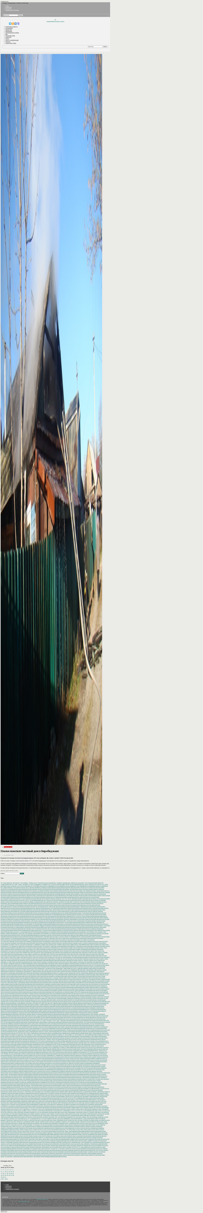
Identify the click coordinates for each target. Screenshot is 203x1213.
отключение (47, 1046)
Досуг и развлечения (11, 40)
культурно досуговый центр (42, 995)
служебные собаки (25, 1101)
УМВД (90, 1125)
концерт (72, 990)
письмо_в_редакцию (30, 1058)
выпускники (4, 935)
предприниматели (49, 1069)
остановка (23, 1046)
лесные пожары (13, 1000)
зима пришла (14, 976)
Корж (76, 990)
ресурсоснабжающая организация (10, 1087)
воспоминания (19, 928)
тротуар (74, 1120)
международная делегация (53, 1008)
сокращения (102, 1102)
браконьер (98, 913)
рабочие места (81, 1080)
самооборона (101, 1091)
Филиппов (11, 1137)
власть (63, 924)
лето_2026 (40, 1000)
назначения (4, 1023)
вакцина (97, 916)
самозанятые (88, 1091)
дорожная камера (42, 963)
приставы (82, 1072)
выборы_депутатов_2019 (20, 933)
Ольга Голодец (90, 1041)
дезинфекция (71, 949)
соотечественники (20, 1104)
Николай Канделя (6, 1033)
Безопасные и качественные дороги (26, 905)
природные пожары (30, 1072)
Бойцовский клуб (30, 913)
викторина (73, 922)
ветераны (3, 921)
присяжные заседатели (96, 1072)
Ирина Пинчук (37, 981)
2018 (31, 884)
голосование (46, 941)
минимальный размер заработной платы (41, 1011)
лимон (54, 1000)
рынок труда (16, 1091)
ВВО (94, 917)
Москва (87, 1017)
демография (25, 951)
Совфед (92, 1102)
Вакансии (8, 7)
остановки (29, 1046)
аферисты (32, 902)
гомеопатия (70, 941)
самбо (66, 1091)
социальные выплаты (49, 1106)
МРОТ (42, 1019)
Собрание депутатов (41, 1102)
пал (68, 1049)
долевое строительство (79, 962)
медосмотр (26, 1008)
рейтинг (22, 1085)
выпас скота (83, 933)
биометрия (59, 906)
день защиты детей (13, 952)
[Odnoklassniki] (13, 24)
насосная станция (37, 1027)
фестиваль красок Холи (19, 1136)
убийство (93, 1121)
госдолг (79, 943)
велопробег (59, 919)
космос (61, 992)
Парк (65, 1050)
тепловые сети (27, 1115)
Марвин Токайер (39, 1004)
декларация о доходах (7, 951)
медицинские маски (98, 1006)
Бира (63, 906)
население (29, 1027)
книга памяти (23, 987)
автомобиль (65, 889)
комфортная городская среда (87, 989)
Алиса (82, 894)
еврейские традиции (68, 965)
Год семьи (83, 940)
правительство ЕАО (71, 1068)
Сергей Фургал (77, 1096)
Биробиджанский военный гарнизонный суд (80, 908)
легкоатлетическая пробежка (68, 996)
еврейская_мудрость (56, 965)
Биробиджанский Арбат (60, 908)
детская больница (65, 957)
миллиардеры (102, 1009)
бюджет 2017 (81, 914)
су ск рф (103, 1110)
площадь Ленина (79, 1058)
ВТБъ (29, 932)
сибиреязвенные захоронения (98, 1096)
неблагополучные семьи (25, 1028)
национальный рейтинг (72, 1027)
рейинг (18, 1085)
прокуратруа (59, 1076)
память (14, 1050)
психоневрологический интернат (77, 1079)
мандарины (30, 1004)
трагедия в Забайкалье (63, 1118)
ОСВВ (81, 1044)
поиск (34, 1063)
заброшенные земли (7, 971)
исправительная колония (88, 981)
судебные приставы (54, 1112)
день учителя (78, 955)
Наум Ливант (61, 1027)
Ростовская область (25, 1090)
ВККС (95, 922)
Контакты (8, 8)
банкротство (27, 903)
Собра (33, 1102)
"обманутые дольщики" (77, 883)
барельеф (34, 903)
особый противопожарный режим (10, 1046)
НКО (21, 1033)
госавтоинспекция (66, 943)
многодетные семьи (22, 1015)
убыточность (14, 1123)
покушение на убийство (67, 1063)
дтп (106, 963)
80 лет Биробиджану (76, 884)
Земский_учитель (6, 976)
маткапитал (40, 1006)
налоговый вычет (99, 1023)
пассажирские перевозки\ (40, 1052)
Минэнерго (16, 1014)
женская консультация (24, 968)
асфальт (3, 902)
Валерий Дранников (69, 917)
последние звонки (54, 1066)
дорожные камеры (63, 963)
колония (62, 987)
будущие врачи (24, 914)
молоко (19, 1017)
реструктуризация (84, 1085)
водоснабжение (60, 925)
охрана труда (8, 1049)
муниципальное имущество (15, 1020)
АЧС (51, 902)
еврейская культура (44, 965)
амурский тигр (50, 895)
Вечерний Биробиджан (56, 921)
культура (31, 995)
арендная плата (17, 900)
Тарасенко (43, 1114)
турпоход (52, 1121)
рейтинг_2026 (29, 1085)
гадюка (66, 936)
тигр (55, 1117)
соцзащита (66, 1104)
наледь (29, 1023)
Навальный (58, 1022)
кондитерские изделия (102, 989)
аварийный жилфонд (95, 886)
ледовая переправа (85, 996)
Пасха (50, 1052)
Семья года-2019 (16, 1096)
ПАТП (54, 1052)
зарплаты (3, 974)
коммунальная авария (13, 989)
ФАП (21, 1133)
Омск (18, 1042)
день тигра (70, 955)
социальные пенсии (62, 1106)
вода (100, 924)
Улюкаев (82, 1125)
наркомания (44, 1025)
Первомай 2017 (51, 1055)
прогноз (50, 1074)
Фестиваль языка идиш (60, 1136)
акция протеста (104, 891)
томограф (94, 1117)
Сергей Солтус (69, 1096)
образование (8, 1038)
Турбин (32, 1121)
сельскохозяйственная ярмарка (95, 1095)
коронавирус (81, 990)
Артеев (53, 900)
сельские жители (59, 1095)
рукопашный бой (74, 1090)
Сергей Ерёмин (60, 1096)
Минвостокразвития (6, 1011)
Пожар (73, 1061)
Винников (79, 922)
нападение (4, 1025)
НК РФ (18, 1033)
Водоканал (21, 925)
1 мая (19, 884)
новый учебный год (52, 1034)
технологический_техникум (40, 1117)
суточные (91, 1112)
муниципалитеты (91, 1019)
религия (54, 1085)
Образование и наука (12, 32)
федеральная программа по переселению (68, 1133)
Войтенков (31, 927)
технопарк (51, 1117)
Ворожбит (96, 927)
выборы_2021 (94, 932)
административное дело (45, 891)
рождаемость (79, 1087)
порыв (76, 1064)
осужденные (36, 1046)
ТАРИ (48, 1114)
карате (59, 984)
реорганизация (74, 1085)
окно (53, 1041)
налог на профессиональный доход (57, 1023)
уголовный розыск (73, 1123)
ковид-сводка (41, 987)
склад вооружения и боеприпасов (38, 1099)
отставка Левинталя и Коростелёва (74, 1047)
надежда (102, 1022)
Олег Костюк (75, 1041)
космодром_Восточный (52, 992)
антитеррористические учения (50, 898)
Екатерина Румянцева (22, 966)
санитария (15, 1093)
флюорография (12, 1139)
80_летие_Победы (87, 884)
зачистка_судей (27, 974)
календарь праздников (101, 982)
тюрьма (77, 1121)
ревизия (99, 1082)
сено (48, 1096)
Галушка (103, 936)
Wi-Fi (31, 886)
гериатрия (52, 938)
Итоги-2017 (4, 982)
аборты (45, 886)
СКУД (77, 1099)
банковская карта (101, 902)
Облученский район (58, 1036)
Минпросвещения (70, 1012)
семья (2, 1096)
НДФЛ (16, 1028)
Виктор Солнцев (65, 922)
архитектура (89, 900)
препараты (31, 1071)
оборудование (102, 1036)
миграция (76, 1009)
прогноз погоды (58, 1074)
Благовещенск (78, 909)
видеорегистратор (28, 922)
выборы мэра (68, 932)
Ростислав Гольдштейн (13, 1090)
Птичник (97, 1079)
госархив (74, 943)
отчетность (105, 1047)
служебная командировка (13, 1101)
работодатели (53, 1080)
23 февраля (36, 884)
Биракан (67, 906)
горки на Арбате (87, 941)
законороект (4, 973)
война (18, 927)
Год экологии (91, 940)
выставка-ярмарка (78, 935)
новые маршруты (6, 1034)
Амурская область (31, 895)
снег (105, 1101)
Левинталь (47, 996)
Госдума (84, 943)
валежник (22, 917)
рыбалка (100, 1090)
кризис (47, 993)
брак (93, 913)
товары (84, 1117)
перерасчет (78, 1055)
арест (23, 900)
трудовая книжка (93, 1120)
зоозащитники (59, 976)
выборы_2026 (102, 932)
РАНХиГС (52, 1082)
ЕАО (18, 965)
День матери (56, 952)
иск (53, 981)
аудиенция (26, 902)
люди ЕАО (88, 1001)
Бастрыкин (50, 903)
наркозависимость (24, 1025)
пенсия (26, 1055)
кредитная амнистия (11, 993)
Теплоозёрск (46, 1115)
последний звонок (64, 1066)
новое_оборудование (94, 1033)
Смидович (73, 1101)
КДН (35, 985)
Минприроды (53, 1012)
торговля (6, 1118)
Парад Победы (46, 1050)
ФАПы (24, 1133)
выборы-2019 (48, 933)
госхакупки (28, 944)
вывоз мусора (56, 933)
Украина (61, 1125)
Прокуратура (67, 1076)
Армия (35, 900)
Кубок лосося (99, 993)
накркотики (23, 1023)
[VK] (15, 24)
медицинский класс (6, 1008)
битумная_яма (50, 909)
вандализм (78, 917)
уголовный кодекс (63, 1123)
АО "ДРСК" (68, 898)
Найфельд (10, 1023)
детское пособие (77, 959)
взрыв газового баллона (94, 921)
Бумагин (42, 914)
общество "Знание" (45, 1039)
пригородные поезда (7, 1072)
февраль (44, 1133)
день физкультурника (88, 955)
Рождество (86, 1087)
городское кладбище (10, 943)
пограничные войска (47, 1060)
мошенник (20, 1019)
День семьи (28, 955)
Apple (4, 886)
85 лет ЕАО (96, 884)
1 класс (15, 884)
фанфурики (16, 1133)
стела (42, 1109)
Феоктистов (85, 1134)
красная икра (92, 992)
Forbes (8, 886)
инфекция (9, 981)
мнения (14, 1015)
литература (59, 1000)
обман (96, 1036)
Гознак (21, 941)
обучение (74, 1038)
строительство (16, 1110)
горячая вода (39, 943)
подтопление (47, 1061)
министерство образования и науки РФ (72, 1011)
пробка (26, 1074)
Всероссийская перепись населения (58, 930)
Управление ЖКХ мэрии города (28, 1128)
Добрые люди (92, 960)
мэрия (10, 1022)
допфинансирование (27, 963)
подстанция (40, 1061)
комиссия (92, 987)
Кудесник (6, 995)
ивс (96, 976)
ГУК (43, 946)
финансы (89, 1137)
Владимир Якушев (55, 924)
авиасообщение (65, 887)
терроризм (16, 1117)
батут (55, 903)
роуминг (33, 1090)
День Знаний (23, 952)
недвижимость (36, 1028)
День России (21, 955)
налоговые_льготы (88, 1023)
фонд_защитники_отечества (47, 1139)
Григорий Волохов (83, 944)
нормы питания (92, 1034)
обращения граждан (58, 1038)
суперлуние (79, 1112)
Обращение (48, 1038)
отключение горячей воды (69, 1046)
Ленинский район (61, 998)
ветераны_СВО (29, 921)
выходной (22, 936)
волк (46, 927)
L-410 (18, 886)
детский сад (58, 959)
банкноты (93, 902)
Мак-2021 (50, 1003)
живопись (86, 968)
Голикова (28, 941)
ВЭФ (38, 936)
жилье (28, 970)
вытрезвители (15, 936)
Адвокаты (101, 889)
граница (50, 944)
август (27, 887)
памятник (105, 1049)
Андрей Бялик (92, 895)
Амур (19, 895)
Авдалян (31, 887)
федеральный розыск (27, 1134)
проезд (16, 1076)
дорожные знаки (53, 963)
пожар (69, 1061)
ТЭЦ (68, 1121)
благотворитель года (16, 911)
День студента (62, 955)
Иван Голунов (78, 976)
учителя (45, 1131)
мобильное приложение (69, 1015)
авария (5, 887)
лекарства (22, 998)
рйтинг (45, 1087)
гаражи (3, 938)
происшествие (44, 1076)
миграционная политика (46, 1009)
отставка (61, 1047)
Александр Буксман (6, 892)
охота (2, 1049)
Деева (55, 949)
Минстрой (78, 1012)
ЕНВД (59, 966)
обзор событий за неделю (12, 1036)
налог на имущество (41, 1023)
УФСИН (97, 1129)
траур (54, 1120)
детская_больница (104, 957)
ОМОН (8, 1042)
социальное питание (37, 1106)
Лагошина (34, 996)
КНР (32, 987)
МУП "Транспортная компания (65, 1020)
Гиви (63, 938)
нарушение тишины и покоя (96, 1025)
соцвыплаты (59, 1104)
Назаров (107, 1022)
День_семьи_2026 (17, 957)
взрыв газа (84, 921)
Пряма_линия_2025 (20, 1079)
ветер (102, 919)
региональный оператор (21, 1083)
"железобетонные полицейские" (46, 883)
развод (17, 1082)
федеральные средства (14, 1134)
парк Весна (70, 1050)
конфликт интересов (63, 990)
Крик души (52, 993)
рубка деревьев (48, 1090)
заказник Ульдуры (51, 971)
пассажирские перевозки (26, 1052)
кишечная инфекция (88, 985)
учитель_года (39, 1131)
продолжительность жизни (98, 1074)
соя (6, 1107)
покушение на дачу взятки (52, 1063)
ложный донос (5, 1001)
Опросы (7, 41)
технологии (28, 1117)
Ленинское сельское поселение (82, 998)
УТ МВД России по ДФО (39, 1129)
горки (80, 941)
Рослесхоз (51, 1088)
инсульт (86, 979)
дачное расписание (78, 947)
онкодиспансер (24, 1042)
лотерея (11, 1001)
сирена (12, 1098)
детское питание (67, 959)
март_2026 (86, 1004)
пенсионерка (54, 1053)
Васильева (90, 917)
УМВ (86, 1125)
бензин (51, 905)
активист (94, 891)
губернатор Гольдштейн (25, 946)
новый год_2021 (22, 1034)
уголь (89, 1123)
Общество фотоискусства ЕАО (73, 1039)
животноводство (94, 968)
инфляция (15, 981)
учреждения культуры (54, 1131)
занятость (56, 973)
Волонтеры (50, 927)
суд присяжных (43, 1112)
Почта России (38, 1068)
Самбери (61, 1091)
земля (97, 974)
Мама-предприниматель (101, 1003)
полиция (31, 1064)
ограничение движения (28, 1041)
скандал (94, 1098)
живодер (80, 968)
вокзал (37, 927)
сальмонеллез (54, 1091)
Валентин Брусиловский (32, 917)
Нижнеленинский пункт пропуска (58, 1031)
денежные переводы (42, 951)
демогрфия (32, 951)
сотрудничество (51, 1104)
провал (40, 1074)
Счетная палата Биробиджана (18, 1114)
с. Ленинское (27, 1091)
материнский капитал (30, 1006)
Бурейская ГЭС (49, 914)
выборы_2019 (85, 932)
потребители (4, 1068)
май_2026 (107, 1001)
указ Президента (49, 1125)
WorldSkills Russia (38, 886)
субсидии (26, 1112)
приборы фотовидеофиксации (74, 1071)
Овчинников (4, 1041)
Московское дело (95, 1017)
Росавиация (4, 1088)
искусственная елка (60, 981)
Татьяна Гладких (59, 1114)
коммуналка (4, 989)
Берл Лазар (61, 905)
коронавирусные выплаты (93, 990)
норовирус (100, 1034)
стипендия (62, 1109)
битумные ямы (69, 909)
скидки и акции (24, 1099)
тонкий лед (100, 1117)
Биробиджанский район (19, 909)
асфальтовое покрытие (12, 902)
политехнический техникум (8, 1064)
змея (23, 976)
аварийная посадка (53, 886)
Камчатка (12, 984)
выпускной (10, 935)
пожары (29, 1063)
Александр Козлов (54, 892)
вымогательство (75, 933)
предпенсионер (29, 1069)
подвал (84, 1060)
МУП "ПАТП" (52, 1020)
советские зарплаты (84, 1102)
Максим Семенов (72, 1003)
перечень (85, 1055)
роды (73, 1087)
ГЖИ (56, 938)
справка (85, 1107)
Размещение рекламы (12, 10)
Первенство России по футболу (37, 1055)
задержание (19, 971)
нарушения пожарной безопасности (11, 1027)
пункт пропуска (10, 1080)
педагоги (23, 1053)
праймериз (103, 1068)
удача (106, 1123)
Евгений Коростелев (32, 965)
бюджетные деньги (6, 916)
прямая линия (30, 1079)
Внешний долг (82, 924)
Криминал (59, 993)
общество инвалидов (57, 1039)
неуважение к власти (23, 1031)
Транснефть (9, 1120)
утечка (48, 1129)
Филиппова (17, 1137)
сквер (98, 1098)
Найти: (3, 873)
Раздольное (22, 1082)
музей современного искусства (63, 1019)
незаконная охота (90, 1028)
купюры (73, 995)
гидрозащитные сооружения (77, 938)
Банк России (83, 902)
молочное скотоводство (28, 1017)
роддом (57, 1087)
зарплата (106, 973)
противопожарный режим (62, 1077)
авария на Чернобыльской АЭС (16, 887)
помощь (48, 1064)
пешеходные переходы (63, 1057)
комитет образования (101, 987)
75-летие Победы (55, 884)
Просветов (14, 1077)
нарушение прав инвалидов (79, 1025)
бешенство (16, 906)
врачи (83, 928)
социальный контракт (84, 1106)
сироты (25, 1098)
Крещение (42, 993)
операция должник (95, 1042)
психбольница (47, 1079)
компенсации (51, 989)
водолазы (27, 925)
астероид (96, 900)
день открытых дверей (100, 952)
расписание (58, 1082)
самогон (70, 1091)
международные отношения (69, 1008)
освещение (86, 1044)
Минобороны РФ (36, 1012)
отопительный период (22, 1047)
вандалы (84, 917)
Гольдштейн (63, 941)
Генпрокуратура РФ (43, 938)
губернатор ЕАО (37, 946)
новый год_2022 (31, 1034)
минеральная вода (17, 1011)
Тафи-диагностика (69, 1114)
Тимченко (63, 1117)
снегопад (3, 1102)
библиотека (22, 906)
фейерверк (43, 1134)
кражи (86, 992)
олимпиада (82, 1041)
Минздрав (26, 1011)
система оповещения (34, 1098)
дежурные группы (62, 949)
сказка (90, 1098)
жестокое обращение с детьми (40, 968)
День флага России (101, 955)
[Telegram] (10, 24)
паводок (58, 1049)
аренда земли (8, 900)
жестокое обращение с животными (60, 968)
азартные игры (74, 891)
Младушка (56, 1014)
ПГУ (88, 1052)
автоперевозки (73, 889)
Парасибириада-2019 (57, 1050)
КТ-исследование (89, 993)
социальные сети (73, 1106)
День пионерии (41, 954)
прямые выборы (38, 1079)
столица (72, 1109)
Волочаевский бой (78, 927)
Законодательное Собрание (69, 971)
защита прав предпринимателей (41, 974)
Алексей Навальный (43, 894)
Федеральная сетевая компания (89, 1133)
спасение (16, 1107)
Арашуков (103, 898)
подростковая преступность (28, 1061)
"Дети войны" (24, 883)
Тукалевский (26, 1121)
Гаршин (7, 938)
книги (29, 987)
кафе (74, 984)
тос (28, 1118)
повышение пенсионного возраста (19, 1060)
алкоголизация (88, 894)
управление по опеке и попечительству (78, 1128)
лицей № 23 (70, 1000)
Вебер (101, 917)
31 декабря (43, 884)
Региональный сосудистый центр (38, 1083)
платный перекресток (58, 1058)
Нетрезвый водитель (10, 1031)
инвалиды (75, 977)
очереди (14, 1049)
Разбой (98, 1080)
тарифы (52, 1114)
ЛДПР (42, 996)
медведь (69, 1006)
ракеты (38, 1082)
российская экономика (82, 1088)
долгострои (61, 962)
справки (90, 1107)
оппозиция (13, 1044)
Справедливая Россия (77, 1107)
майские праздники (6, 1003)
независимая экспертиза (55, 1028)
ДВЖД (2, 949)
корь (30, 992)
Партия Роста (102, 1050)
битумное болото (60, 909)
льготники (63, 1001)
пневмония (98, 1058)
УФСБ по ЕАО (91, 1129)
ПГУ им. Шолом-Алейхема (96, 1052)
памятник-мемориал (6, 1050)
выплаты (94, 933)
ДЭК (11, 965)
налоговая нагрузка (77, 1023)
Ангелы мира (84, 895)
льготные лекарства (72, 1001)
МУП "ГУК (46, 1020)
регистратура (52, 1083)
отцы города (88, 1047)
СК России (64, 1098)
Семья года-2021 (36, 1096)
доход (92, 963)
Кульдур (25, 995)
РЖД (21, 1087)
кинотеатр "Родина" (69, 985)
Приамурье (62, 1071)
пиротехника (9, 1058)
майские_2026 (16, 1003)
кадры (65, 982)
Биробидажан (84, 906)
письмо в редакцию (18, 1058)
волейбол (42, 927)
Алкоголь (95, 894)
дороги (35, 963)
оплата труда (105, 1042)
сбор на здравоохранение (91, 1093)
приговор (99, 1071)
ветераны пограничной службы (15, 921)
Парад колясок (38, 1050)
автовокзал (46, 889)
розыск (92, 1087)
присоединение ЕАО (60, 1072)
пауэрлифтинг (82, 1052)
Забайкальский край (76, 970)
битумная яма (42, 909)
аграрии (90, 889)
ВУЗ (32, 932)
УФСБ (85, 1129)
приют (2, 1074)
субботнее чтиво (12, 1112)
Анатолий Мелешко (60, 895)
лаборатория (15, 996)
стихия (68, 1109)
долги (34, 962)
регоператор (67, 1083)
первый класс (60, 1055)
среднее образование (102, 1107)
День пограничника (60, 954)
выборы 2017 (47, 932)
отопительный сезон (35, 1047)
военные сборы (79, 925)
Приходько (106, 1072)
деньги (25, 957)
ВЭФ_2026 (43, 936)
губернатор (14, 946)
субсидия (31, 1112)
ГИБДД (60, 938)
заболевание (89, 970)
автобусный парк (32, 889)
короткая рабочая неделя (14, 992)
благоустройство (93, 911)
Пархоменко (4, 1052)
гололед (40, 941)
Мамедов (3, 1004)
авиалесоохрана (56, 887)
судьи (62, 1112)
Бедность (60, 903)
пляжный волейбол (89, 1058)
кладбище (4, 987)
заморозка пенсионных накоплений (36, 973)
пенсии (41, 1053)
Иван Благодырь (69, 976)
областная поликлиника (39, 1036)
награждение (95, 1022)
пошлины (53, 1068)
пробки (30, 1074)
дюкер (15, 965)
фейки (52, 1134)
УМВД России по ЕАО (18, 1126)
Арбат (108, 898)
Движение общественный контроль (15, 949)
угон (92, 1123)
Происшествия (10, 35)
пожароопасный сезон (20, 1063)
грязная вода (4, 946)
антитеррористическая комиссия (31, 898)
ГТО (9, 946)
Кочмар (71, 992)
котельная (66, 992)
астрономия (102, 900)
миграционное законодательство (63, 1009)
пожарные (92, 1061)
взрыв (79, 921)
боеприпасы (21, 913)
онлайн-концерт (54, 1042)
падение (64, 1049)
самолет (94, 1091)
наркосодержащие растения (56, 1025)
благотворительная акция (30, 911)
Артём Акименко (60, 900)
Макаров (55, 1003)
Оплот (2, 1044)
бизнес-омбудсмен (50, 906)
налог (33, 1023)
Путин (22, 1080)
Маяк (51, 1006)
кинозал (55, 985)
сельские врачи (49, 1095)
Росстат (106, 1088)
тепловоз (20, 1115)
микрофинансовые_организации (88, 1009)
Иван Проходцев (87, 976)
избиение (12, 977)
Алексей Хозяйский (55, 894)
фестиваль (98, 1134)
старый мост (26, 1109)
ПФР (25, 1080)
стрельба (3, 1110)
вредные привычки (90, 928)
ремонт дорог (66, 1085)
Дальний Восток (55, 947)
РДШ (77, 1082)
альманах (15, 895)
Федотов (37, 1134)
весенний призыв (95, 919)
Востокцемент (27, 928)
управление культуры (60, 1128)
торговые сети (13, 1118)
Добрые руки (101, 960)
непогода (39, 1030)
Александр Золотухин (43, 892)
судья (65, 1112)
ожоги (43, 1041)
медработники (33, 1008)
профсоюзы (4, 1079)
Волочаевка (57, 927)
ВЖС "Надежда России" (70, 921)
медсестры (41, 1008)
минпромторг (61, 1012)
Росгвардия (20, 1088)
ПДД (106, 1052)
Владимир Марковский (7, 924)
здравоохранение (72, 974)
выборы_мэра (32, 933)
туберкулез (19, 1121)
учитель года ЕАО (30, 1131)
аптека (98, 898)
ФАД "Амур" (65, 1131)
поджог (6, 1061)
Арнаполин (40, 900)
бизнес (28, 906)
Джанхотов (92, 959)
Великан (105, 917)
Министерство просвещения (92, 1011)
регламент (60, 1083)
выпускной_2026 (18, 935)
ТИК (58, 1117)
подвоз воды (90, 1060)
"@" (2, 883)
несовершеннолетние (96, 1030)
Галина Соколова (96, 936)
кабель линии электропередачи (30, 982)
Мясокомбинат (43, 1022)
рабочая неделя (62, 1080)
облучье (66, 1036)
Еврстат (90, 965)
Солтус (8, 1104)
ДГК (34, 949)
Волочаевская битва (67, 927)
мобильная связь (57, 1015)
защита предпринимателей (59, 974)
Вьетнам (34, 936)
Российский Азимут (94, 1088)
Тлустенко (78, 1117)
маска (91, 1004)
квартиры (24, 985)
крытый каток (69, 993)
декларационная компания (88, 949)
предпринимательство (61, 1069)
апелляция (74, 898)
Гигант (67, 938)
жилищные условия (20, 970)
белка (47, 905)
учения (9, 1131)
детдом (49, 957)
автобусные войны (98, 887)
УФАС (70, 1129)
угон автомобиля (99, 1123)
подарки (67, 1060)
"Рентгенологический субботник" (94, 883)
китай (80, 985)
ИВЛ (93, 976)
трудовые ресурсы (104, 1120)
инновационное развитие (51, 979)
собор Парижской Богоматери (22, 1102)
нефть (47, 1031)
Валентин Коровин (44, 917)
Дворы (31, 949)
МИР (20, 1014)
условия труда (28, 1129)
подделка (97, 1060)
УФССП (102, 1129)
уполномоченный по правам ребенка (62, 1126)
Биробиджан (92, 906)
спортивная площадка (55, 1107)
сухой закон (97, 1112)
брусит (3, 914)
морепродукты (80, 1017)
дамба (70, 947)
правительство (60, 1068)
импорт (69, 977)
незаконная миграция (79, 1028)
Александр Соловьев (104, 892)
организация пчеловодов (67, 1044)
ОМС (15, 1042)
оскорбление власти (100, 1044)
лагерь (29, 996)
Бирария (73, 906)
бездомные (66, 903)
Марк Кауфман (57, 1004)
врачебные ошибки (76, 928)
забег (84, 970)
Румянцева (82, 1090)
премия (25, 1071)
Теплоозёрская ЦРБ (64, 1115)
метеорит (24, 1009)
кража (82, 992)
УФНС (82, 1129)
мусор (76, 1020)
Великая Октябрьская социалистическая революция (15, 919)
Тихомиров (69, 1117)
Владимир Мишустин (20, 924)
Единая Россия (100, 965)
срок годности (15, 1109)
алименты (78, 894)
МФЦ (104, 1020)
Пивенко (85, 1057)
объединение (86, 1039)
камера (3, 984)
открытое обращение (83, 1046)
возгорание (4, 927)
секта (32, 1095)
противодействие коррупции (31, 1077)
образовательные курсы (19, 1038)
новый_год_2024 (63, 1034)
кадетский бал (43, 982)
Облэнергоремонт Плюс (87, 1036)
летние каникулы (29, 1000)
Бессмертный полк (94, 905)
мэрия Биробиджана (18, 1022)
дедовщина (49, 949)
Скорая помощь (70, 1099)
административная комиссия (9, 891)
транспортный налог (47, 1120)
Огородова (11, 1041)
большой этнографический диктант (54, 913)
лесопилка (21, 1000)
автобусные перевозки (20, 889)
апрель (94, 898)
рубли (54, 1090)
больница (41, 913)
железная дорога (88, 966)
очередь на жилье (22, 1049)
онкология (46, 1042)
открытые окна (94, 1046)
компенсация (75, 989)
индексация (40, 979)
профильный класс (95, 1077)
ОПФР (55, 1044)
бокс (36, 913)
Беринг (55, 905)
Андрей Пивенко (10, 897)
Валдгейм (3, 917)
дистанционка (21, 960)
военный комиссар (89, 925)
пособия (77, 1066)
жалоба (74, 966)
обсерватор (67, 1038)
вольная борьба (88, 927)
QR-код (22, 886)
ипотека (30, 981)
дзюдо (97, 959)
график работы (74, 944)
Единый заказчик (11, 966)
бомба (66, 913)
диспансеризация (12, 960)
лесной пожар (5, 1000)
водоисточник (14, 925)
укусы (66, 1125)
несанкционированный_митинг (80, 1030)
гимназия (19, 940)
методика (30, 1009)
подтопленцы (55, 1061)
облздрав (49, 1036)
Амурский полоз (41, 895)
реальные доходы (84, 1082)
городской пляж (30, 943)
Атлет (21, 902)
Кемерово (50, 985)
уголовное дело (37, 1123)
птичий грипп (91, 1079)
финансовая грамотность (38, 1137)
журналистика (66, 970)
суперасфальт (71, 1112)
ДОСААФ (81, 963)
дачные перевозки (89, 947)
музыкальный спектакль (79, 1019)
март (81, 1004)
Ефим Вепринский (66, 966)
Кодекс (47, 987)
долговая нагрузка (52, 962)
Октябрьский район (66, 1041)
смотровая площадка (94, 1101)
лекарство (44, 998)
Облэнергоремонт (74, 1036)
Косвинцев (35, 992)
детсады (57, 957)
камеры (7, 984)
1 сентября (24, 884)
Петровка (35, 1057)
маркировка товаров (67, 1004)
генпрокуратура (32, 938)
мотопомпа (14, 1019)
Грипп (91, 944)
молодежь (14, 1017)
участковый (4, 1131)
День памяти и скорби (30, 954)
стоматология (87, 1109)
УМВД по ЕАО (96, 1125)
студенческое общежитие (44, 1110)
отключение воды (56, 1046)
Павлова (53, 1049)
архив (83, 900)
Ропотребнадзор (99, 1087)
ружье (67, 1090)
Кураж (77, 995)
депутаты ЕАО (43, 957)
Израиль (61, 977)
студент (28, 1110)
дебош (38, 949)
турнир (46, 1121)
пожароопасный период (7, 1063)
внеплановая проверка (71, 924)
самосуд (107, 1091)
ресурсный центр (95, 1085)
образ (2, 1038)
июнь (12, 982)
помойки (43, 1064)
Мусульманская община (96, 1020)
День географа (64, 951)
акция (98, 891)
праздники (96, 1068)
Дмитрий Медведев (60, 960)
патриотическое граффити (70, 1052)
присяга (87, 1072)
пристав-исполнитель (72, 1072)
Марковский (76, 1004)
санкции (56, 1093)
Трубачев (85, 1120)
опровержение (36, 1044)
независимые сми (67, 1028)
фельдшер (68, 1134)
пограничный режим (59, 1060)
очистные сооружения (34, 1049)
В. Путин (76, 916)
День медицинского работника (69, 952)
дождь (13, 962)
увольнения (29, 1123)
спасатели (11, 1107)
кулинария (15, 995)
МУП (24, 1020)
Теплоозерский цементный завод (80, 1115)
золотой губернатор (31, 976)
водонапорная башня (49, 925)
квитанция (30, 985)
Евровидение (79, 965)
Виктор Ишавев (39, 922)
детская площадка (93, 957)
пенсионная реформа (86, 1053)
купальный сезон (55, 995)
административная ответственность (27, 891)
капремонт (48, 984)
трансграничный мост (76, 1118)
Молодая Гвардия (95, 1015)
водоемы (7, 925)
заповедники (84, 973)
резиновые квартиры (7, 1085)
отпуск (50, 1047)
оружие (77, 1044)
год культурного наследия (57, 940)
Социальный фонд (96, 1106)
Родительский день (65, 1087)
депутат (30, 957)
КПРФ (75, 992)
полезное (77, 1063)
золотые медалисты (49, 976)
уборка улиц (99, 1121)
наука (55, 1027)
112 (29, 884)
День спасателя (44, 955)
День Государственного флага (85, 951)
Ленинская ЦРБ (51, 998)
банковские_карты (6, 903)
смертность (34, 1101)
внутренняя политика (93, 924)
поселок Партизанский (21, 1066)
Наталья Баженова (48, 1027)
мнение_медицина (79, 1014)
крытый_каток (77, 993)
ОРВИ (58, 1044)
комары (87, 987)
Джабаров (85, 959)
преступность (46, 1071)
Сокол (97, 1102)
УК (20, 1125)
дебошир (43, 949)
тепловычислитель (37, 1115)
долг (31, 962)
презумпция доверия (17, 1071)
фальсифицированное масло (86, 1131)
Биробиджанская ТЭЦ (46, 908)
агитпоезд (85, 889)
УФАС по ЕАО (76, 1129)
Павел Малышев (46, 1049)
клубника (16, 987)
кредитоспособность (23, 993)
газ (69, 936)
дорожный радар (74, 963)
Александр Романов (92, 892)
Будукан (17, 914)
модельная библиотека (83, 1015)
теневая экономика (11, 1115)
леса (106, 998)
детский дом (42, 959)
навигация (65, 1022)
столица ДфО (79, 1109)
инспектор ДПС (79, 979)
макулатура (90, 1003)
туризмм (41, 1121)
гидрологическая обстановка (94, 938)
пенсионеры (61, 1053)
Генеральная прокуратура (19, 938)
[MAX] (18, 24)
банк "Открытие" (75, 902)
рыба (96, 1090)
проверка (45, 1074)
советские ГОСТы (73, 1102)
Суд (35, 1112)
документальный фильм (23, 962)
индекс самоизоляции (11, 979)
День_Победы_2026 (6, 957)
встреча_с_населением (20, 932)
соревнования (33, 1104)
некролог (15, 1030)
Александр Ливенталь (79, 892)
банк (68, 902)
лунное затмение (25, 1001)
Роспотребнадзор (59, 1088)
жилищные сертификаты (8, 970)
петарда (105, 1055)
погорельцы (37, 1060)
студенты (34, 1110)
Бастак (45, 903)
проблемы (35, 1074)
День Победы (50, 954)
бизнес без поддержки (37, 906)
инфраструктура (23, 981)
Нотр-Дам (106, 1034)
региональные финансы (7, 1083)
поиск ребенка (40, 1063)
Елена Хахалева (50, 966)
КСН (83, 993)
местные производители (14, 1009)
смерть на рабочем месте (59, 1101)
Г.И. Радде (60, 936)
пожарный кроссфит (101, 1061)
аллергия (9, 895)
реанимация (93, 1082)
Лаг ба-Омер (23, 996)
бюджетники (102, 914)
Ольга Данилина (100, 1041)
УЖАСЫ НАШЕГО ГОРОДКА (8, 1125)
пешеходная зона (51, 1057)
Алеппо (72, 894)
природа (21, 1072)
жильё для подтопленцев (51, 970)
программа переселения (70, 1074)
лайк (38, 996)
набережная (51, 1022)
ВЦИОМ (35, 932)
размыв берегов (31, 1082)
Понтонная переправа (57, 1064)
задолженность (28, 971)
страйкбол (94, 1109)
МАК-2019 (38, 1003)
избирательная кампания (22, 977)
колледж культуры (54, 987)
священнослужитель (24, 1095)
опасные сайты (82, 1042)
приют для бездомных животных (14, 1074)
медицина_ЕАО (87, 1006)
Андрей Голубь (100, 895)
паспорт (16, 1052)
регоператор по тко (76, 1083)
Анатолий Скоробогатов (73, 895)
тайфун (32, 1114)
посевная (11, 1066)
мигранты (36, 1009)
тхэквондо (64, 1121)
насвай (23, 1027)
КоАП (35, 987)
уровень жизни (19, 1129)
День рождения (12, 955)
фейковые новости (59, 1134)
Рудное (62, 1090)
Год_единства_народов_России (10, 941)
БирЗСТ (78, 906)
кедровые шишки (41, 985)
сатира (68, 1093)
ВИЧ (92, 922)
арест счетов (29, 900)
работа (47, 1080)
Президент (71, 1069)
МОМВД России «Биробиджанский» (45, 1017)
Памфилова (89, 1049)
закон (59, 971)
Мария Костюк (48, 1004)
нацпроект (4, 1028)
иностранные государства (67, 979)
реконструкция (43, 1085)
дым (8, 965)
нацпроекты (10, 1028)
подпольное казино (14, 1061)
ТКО (73, 1117)
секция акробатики (39, 1095)
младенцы (50, 1014)
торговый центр (22, 1118)
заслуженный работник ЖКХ (14, 974)
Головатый (34, 941)
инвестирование (83, 977)
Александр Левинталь (66, 892)
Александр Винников (18, 892)
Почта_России (46, 1068)
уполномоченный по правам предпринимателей (38, 1126)
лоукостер (17, 1001)
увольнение (22, 1123)
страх (99, 1109)
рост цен (3, 1090)
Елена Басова (33, 966)
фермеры (92, 1134)
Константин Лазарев (16, 990)
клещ (8, 987)
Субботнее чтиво (10, 43)
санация (9, 1093)
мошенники (27, 1019)
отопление (44, 1047)
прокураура (93, 1076)
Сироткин (20, 1098)
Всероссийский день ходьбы (101, 930)
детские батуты (5, 959)
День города (72, 951)
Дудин (5, 965)
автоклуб (52, 889)
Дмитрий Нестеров (71, 960)
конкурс (3, 990)
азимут (81, 891)
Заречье (101, 973)
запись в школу (63, 973)
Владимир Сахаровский (43, 924)
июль (9, 982)
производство (36, 1076)
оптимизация (49, 1044)
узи (17, 1125)
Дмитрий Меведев (48, 960)
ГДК (10, 938)
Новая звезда (35, 1033)
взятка (9, 922)
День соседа (35, 955)
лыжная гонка (45, 1001)
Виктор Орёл (56, 922)
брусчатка (8, 914)
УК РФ (42, 1125)
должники (89, 962)
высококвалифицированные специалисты (35, 935)
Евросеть (85, 965)
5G (49, 884)
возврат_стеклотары (104, 925)
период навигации (93, 1055)
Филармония (4, 1137)
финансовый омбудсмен (79, 1137)
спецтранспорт (23, 1107)
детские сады (34, 959)
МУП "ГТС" (39, 1020)
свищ (12, 1095)
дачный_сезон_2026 (101, 947)
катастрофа (69, 984)
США (28, 1114)
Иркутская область (46, 981)
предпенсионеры (39, 1069)
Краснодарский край (102, 992)
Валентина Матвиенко (57, 917)
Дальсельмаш (64, 947)
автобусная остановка (86, 887)
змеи (20, 976)
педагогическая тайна (32, 1053)
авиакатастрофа (46, 887)
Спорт (7, 38)
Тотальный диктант (35, 1118)
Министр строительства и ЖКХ (22, 1012)
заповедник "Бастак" (74, 973)
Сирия (16, 1098)
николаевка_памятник (81, 1031)
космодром (41, 992)
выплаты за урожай (102, 933)
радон (94, 1080)
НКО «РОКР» (27, 1033)
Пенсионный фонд (18, 1055)
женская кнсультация (12, 968)
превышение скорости (7, 1069)
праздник (90, 1068)
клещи (12, 987)
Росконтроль (44, 1088)
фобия (22, 1139)
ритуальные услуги (37, 1087)
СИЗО (8, 1098)
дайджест (73, 946)
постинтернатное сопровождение (90, 1066)
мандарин (24, 1004)
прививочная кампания (90, 1071)
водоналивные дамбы (36, 925)
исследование (100, 981)
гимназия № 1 (26, 940)
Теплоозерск (54, 1115)
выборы (40, 932)
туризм (37, 1121)
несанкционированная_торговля (61, 1030)
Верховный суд (74, 919)
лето (35, 1000)
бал (65, 902)
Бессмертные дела (83, 905)
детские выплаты (15, 959)
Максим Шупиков (82, 1003)
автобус (77, 887)
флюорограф (4, 1139)
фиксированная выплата (99, 1136)
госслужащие (4, 944)
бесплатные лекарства (71, 905)
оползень (7, 1044)
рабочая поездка (72, 1080)
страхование (104, 1109)
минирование (57, 1011)
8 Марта (63, 884)
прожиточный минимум (25, 1076)
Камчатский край (20, 984)
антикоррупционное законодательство (78, 897)
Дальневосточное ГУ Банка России (25, 947)
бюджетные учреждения (47, 916)
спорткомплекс (66, 1107)
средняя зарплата (6, 1109)
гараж (108, 936)
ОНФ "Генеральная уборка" (70, 1042)
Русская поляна (89, 1090)
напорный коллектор (13, 1025)
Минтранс (85, 1012)
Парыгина (11, 1052)
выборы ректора (76, 932)
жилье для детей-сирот (37, 970)
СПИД (30, 1107)
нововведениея (75, 1033)
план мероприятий (46, 1058)
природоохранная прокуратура (45, 1072)
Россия (102, 1088)
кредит (3, 993)
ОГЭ (36, 1041)
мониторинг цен (68, 1017)
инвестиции (91, 977)
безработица (41, 905)
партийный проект (92, 1050)
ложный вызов (101, 1000)
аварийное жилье (64, 886)
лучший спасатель (36, 1001)
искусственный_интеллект (73, 981)
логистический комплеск (90, 1000)
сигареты (3, 1098)
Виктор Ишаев (48, 922)
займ (34, 971)
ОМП (12, 1042)
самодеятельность (78, 1091)
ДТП (2, 965)
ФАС (27, 1133)
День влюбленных (54, 951)
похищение (26, 1068)
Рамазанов (44, 1082)
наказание (17, 1023)
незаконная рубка (101, 1028)
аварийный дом (84, 886)
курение (81, 995)
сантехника (62, 1093)
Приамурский (55, 1071)
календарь (91, 982)
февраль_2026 (51, 1133)
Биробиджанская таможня (32, 908)
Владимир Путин (31, 924)
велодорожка (52, 919)
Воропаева (103, 927)
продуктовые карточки (7, 1076)
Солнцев (3, 1104)
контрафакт (53, 990)
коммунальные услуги (40, 989)
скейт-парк (12, 1099)
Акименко (88, 891)
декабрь (78, 949)
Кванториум (17, 985)
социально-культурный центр (79, 1104)
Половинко (37, 1064)
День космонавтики (46, 952)
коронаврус (104, 990)
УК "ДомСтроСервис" (27, 1125)
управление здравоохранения (45, 1128)
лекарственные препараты (33, 998)
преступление (38, 1071)
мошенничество (35, 1019)
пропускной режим (6, 1077)
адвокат (95, 889)
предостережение (19, 1069)
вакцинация (103, 916)
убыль (105, 1121)
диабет (102, 959)
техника (22, 1117)
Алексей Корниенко (32, 894)
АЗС (84, 891)
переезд (72, 1055)
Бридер (103, 913)
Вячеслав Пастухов (51, 936)
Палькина (83, 1049)
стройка (23, 1110)
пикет (90, 1057)
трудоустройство (6, 1121)
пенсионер (46, 1053)
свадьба (101, 1093)
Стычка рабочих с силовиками (61, 1110)
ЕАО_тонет (23, 965)
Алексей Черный (65, 894)
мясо (37, 1022)
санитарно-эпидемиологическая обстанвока (31, 1093)
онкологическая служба (36, 1042)
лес (104, 998)
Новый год (14, 1034)
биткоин (35, 909)
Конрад (7, 990)
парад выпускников (28, 1050)
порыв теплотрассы (96, 1064)
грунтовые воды (104, 944)
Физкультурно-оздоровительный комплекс (79, 1136)
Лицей (65, 1000)
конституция (39, 990)
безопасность (12, 905)
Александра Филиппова (19, 894)
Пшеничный (30, 1080)
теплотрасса (99, 1115)
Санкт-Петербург (49, 1093)
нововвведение (57, 1033)
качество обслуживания (7, 985)
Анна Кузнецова (20, 897)
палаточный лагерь (74, 1049)
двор (27, 949)
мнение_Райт (89, 1014)
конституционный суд (28, 990)
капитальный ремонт (38, 984)
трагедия (54, 1118)
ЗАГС (14, 971)
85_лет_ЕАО (103, 884)
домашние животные (14, 963)
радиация (89, 1080)
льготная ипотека (54, 1001)
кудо (10, 995)
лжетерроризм (47, 1000)
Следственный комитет (90, 1099)
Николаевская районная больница (97, 1031)
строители (9, 1110)
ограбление (17, 1041)
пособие (72, 1066)
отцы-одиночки (97, 1047)
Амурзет (23, 895)
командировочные (79, 987)
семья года (7, 1096)
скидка (18, 1099)
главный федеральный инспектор (39, 940)
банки (89, 902)
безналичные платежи (89, 903)
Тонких (106, 1117)
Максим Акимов (62, 1003)
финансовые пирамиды (65, 1137)
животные (102, 968)
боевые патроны (13, 913)
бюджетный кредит (60, 916)
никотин (13, 1033)
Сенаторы (44, 1096)
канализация (28, 984)
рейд (14, 1085)
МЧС (107, 1020)
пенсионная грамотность (72, 1053)
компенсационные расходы (63, 989)
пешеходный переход (76, 1057)
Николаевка (71, 1031)
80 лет (68, 884)
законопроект (100, 971)
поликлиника (88, 1063)
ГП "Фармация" (36, 944)
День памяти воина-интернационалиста (12, 954)
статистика (33, 1109)
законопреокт (92, 971)
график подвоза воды (63, 944)
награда (88, 1022)
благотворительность (64, 911)
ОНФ (60, 1042)
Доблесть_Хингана (82, 960)
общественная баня (89, 1038)
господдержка (101, 943)
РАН (48, 1082)
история (106, 981)
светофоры (7, 1095)
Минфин (95, 1012)
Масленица (96, 1004)
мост (101, 1017)
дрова (103, 963)
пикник (94, 1057)
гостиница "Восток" (14, 944)
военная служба (70, 925)
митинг (24, 1014)
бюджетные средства (33, 916)
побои (7, 1060)
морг (74, 1017)
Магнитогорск (97, 1001)
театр (77, 1114)
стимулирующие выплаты (51, 1109)
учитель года (21, 1131)
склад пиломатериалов (55, 1099)
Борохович (88, 913)
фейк (48, 1134)
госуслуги (22, 944)
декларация (99, 949)
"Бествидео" (16, 883)
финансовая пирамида (52, 1137)
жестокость (73, 968)
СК (60, 1098)
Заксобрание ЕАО (21, 973)
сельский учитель (69, 1095)
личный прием (78, 1000)
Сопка (27, 1104)
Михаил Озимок (42, 1014)
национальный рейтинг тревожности (90, 1027)
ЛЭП (83, 1001)
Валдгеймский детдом (12, 917)
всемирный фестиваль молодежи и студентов (34, 930)
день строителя (53, 955)
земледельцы (82, 974)
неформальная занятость (37, 1031)
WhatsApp (27, 886)
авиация (72, 887)
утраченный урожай (56, 1129)
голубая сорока (54, 941)
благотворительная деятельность (48, 911)
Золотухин (40, 976)
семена (106, 1095)
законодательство (82, 971)
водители (105, 924)
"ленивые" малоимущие (63, 883)
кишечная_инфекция (100, 985)
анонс (52, 897)
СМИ (68, 1101)
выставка (70, 935)
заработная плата (93, 973)
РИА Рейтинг (27, 1087)
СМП (102, 1101)
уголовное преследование (50, 1123)
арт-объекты (47, 900)
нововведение (66, 1033)
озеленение (48, 1041)
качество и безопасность (92, 984)
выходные (29, 936)
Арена (2, 900)
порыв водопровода (84, 1064)
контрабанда (46, 990)
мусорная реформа (83, 1020)
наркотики (68, 1025)
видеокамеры (19, 922)
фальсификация (73, 1131)
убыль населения (6, 1123)
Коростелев (4, 992)
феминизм (74, 1134)
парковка (76, 1050)
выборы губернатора (57, 932)
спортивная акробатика (42, 1107)
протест (20, 1077)
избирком (33, 977)
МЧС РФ (3, 1022)
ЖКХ (6, 34)
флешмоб (100, 1137)
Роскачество (27, 1088)
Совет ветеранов (52, 1102)
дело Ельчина (18, 951)
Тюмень (72, 1121)
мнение (62, 1014)
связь (16, 1095)
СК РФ (69, 1098)
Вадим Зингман (90, 916)
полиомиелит (96, 1063)
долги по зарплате (41, 962)
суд (38, 1112)
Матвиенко (21, 1006)
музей (52, 1019)
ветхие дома (37, 921)
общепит (80, 1038)
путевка (17, 1080)
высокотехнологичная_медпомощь (57, 935)
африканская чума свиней (42, 902)
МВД (54, 1006)
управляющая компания (97, 1128)
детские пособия (25, 959)
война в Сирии (24, 927)
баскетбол (40, 903)
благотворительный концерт (79, 911)
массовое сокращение (11, 1006)
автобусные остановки (7, 889)
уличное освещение (74, 1125)
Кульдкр (20, 995)
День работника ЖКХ (72, 954)
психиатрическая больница (60, 1079)
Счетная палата (5, 1114)
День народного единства (86, 952)
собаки (11, 1102)
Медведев (63, 1006)
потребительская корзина (15, 1068)
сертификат (85, 1096)
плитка (72, 1058)
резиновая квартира (101, 1083)
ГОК (24, 941)
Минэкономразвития (7, 1014)
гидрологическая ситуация (8, 940)
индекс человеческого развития (27, 979)
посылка (102, 1066)
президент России (80, 1069)
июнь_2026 (17, 982)
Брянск (13, 914)
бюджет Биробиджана (91, 914)
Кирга (77, 985)
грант (55, 944)
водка (2, 925)
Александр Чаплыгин (6, 894)
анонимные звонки (44, 897)
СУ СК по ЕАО (77, 1110)
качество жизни (80, 984)
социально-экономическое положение (19, 1106)
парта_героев (83, 1050)
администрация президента (61, 891)
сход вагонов (105, 1112)
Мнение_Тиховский (99, 1014)
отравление (55, 1047)
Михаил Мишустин (32, 1014)
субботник (20, 1112)
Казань (73, 982)
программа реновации (83, 1074)
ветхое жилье (45, 921)
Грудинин (96, 944)
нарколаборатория (35, 1025)
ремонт (59, 1085)
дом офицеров (96, 962)
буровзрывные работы (60, 914)
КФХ (10, 996)
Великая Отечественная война (39, 919)
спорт (33, 1107)
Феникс (79, 1134)
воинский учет (11, 927)
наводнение (72, 1022)
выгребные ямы (65, 933)
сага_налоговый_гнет (37, 1091)
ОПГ (88, 1042)
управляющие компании (7, 1129)
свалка (106, 1093)
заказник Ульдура (41, 971)
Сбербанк (73, 1093)
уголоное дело (83, 1123)
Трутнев (13, 1121)
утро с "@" (65, 1129)
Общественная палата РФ (10, 1039)
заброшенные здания (99, 970)
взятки (13, 922)
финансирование (26, 1137)
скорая (64, 1099)
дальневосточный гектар (43, 947)
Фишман (94, 1137)
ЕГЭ (94, 965)
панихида (19, 1050)
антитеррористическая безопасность (11, 898)
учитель (14, 1131)
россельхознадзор (70, 1088)
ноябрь (3, 1036)
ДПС (100, 963)
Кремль (31, 993)
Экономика (9, 28)
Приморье (16, 1072)
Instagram (13, 886)
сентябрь (53, 1096)
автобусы (40, 889)
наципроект (104, 1027)
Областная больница (26, 1036)
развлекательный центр (8, 1082)
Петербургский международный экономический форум (17, 1057)
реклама (36, 1085)
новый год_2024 (41, 1034)
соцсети (3, 1107)
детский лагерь (50, 959)
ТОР (2, 1118)
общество (37, 1039)
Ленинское (70, 998)
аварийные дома (75, 886)
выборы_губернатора (7, 933)
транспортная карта (35, 1120)
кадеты (50, 982)
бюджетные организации (19, 916)
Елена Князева (41, 966)
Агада (80, 889)
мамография (17, 1004)
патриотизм (59, 1052)
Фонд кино (35, 1139)
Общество (8, 29)
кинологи (60, 985)
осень (92, 1044)
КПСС (79, 992)
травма (49, 1118)
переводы (67, 1055)
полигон (82, 1063)
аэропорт (55, 902)
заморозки (50, 973)
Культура (8, 37)
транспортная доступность (21, 1120)
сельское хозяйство (80, 1095)
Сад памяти (47, 1091)
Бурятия (69, 914)
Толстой (88, 1117)
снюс (7, 1102)
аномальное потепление (32, 897)
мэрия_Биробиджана (30, 1022)
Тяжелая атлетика (85, 1121)
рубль (58, 1090)
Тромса (69, 1120)
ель (56, 966)
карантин (54, 984)
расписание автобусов (68, 1082)
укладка (56, 1125)
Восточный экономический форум (57, 928)
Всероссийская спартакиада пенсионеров (81, 930)
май (103, 1001)
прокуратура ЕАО (76, 1076)
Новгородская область (45, 1033)
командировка (69, 987)
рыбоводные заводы (7, 1091)
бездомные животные (76, 903)
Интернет (98, 979)
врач (68, 928)
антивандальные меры (60, 897)
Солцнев (12, 1104)
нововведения (84, 1033)
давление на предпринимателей (60, 946)
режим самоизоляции (88, 1083)
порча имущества (69, 1064)
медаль (58, 1006)
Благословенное (5, 911)
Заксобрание (12, 973)
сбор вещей (79, 1093)
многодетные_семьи (34, 1015)
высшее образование (90, 935)
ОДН (39, 1041)
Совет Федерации (62, 1102)
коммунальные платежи (27, 989)
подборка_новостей (76, 1060)
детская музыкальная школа (79, 957)
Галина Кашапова (86, 936)
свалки (2, 1095)
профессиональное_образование (80, 1077)
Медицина (8, 31)
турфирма (58, 1121)
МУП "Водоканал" (31, 1020)
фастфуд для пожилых (35, 1133)
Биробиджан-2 (100, 906)
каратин (63, 984)
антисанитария (94, 897)
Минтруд (90, 1012)
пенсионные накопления (99, 1053)
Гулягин (46, 946)
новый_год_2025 (73, 1034)
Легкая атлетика (55, 996)
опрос (43, 1044)
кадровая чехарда (57, 982)
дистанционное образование (34, 960)
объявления (93, 1039)
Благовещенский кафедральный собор (94, 909)
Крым (63, 993)
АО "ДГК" (62, 898)
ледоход (16, 998)
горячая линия (47, 943)
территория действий (7, 1117)
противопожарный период (47, 1077)
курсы (92, 995)
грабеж (43, 944)
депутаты (36, 957)
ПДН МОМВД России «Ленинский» (11, 1053)
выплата (89, 933)
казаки (69, 982)
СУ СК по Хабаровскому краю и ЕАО (91, 1110)
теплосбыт (93, 1115)
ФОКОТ (26, 1139)
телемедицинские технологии (95, 1114)
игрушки (3, 977)
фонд (30, 1139)
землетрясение (90, 974)
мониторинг (60, 1017)
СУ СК (71, 1110)
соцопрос (104, 1106)
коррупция (25, 992)
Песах (101, 1055)
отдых (42, 1046)
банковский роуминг (17, 903)
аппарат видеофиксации (85, 898)
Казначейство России (81, 982)
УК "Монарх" (36, 1125)
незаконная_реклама (7, 1030)
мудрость (47, 1019)
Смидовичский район (82, 1101)
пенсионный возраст (7, 1055)
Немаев (33, 1030)
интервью (92, 979)
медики (74, 1006)
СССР (21, 1109)
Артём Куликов (69, 900)
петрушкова (42, 1057)
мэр (6, 1022)
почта (32, 1068)
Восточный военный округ (39, 928)
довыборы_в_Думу (6, 962)
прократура (52, 1076)
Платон (67, 1058)
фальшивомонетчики (7, 1133)
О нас (7, 5)
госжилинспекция (92, 943)
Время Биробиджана (15, 930)
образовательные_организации (35, 1038)
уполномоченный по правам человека (84, 1126)
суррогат (85, 1112)
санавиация (4, 1093)
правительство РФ (82, 1068)
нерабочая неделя (47, 1030)
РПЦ (37, 1090)
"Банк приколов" (7, 883)
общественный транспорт (26, 1039)
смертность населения (45, 1101)
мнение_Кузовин (69, 1014)
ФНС (18, 1139)
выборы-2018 (40, 933)
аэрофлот (61, 902)
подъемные (63, 1061)
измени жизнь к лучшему (50, 977)
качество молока (105, 984)
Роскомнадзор (35, 1088)
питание (38, 1058)
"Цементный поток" (6, 884)
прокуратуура (86, 1076)
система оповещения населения (50, 1098)
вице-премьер (86, 922)
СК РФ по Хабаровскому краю (79, 1098)
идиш (7, 977)
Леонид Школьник (97, 998)
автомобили (58, 889)
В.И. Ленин (82, 916)
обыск (99, 1039)
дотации (87, 963)
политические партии (22, 1064)
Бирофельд (29, 909)
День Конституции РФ (33, 952)
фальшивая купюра (100, 1131)
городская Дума (97, 941)
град (46, 944)
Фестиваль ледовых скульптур (35, 1136)
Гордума (76, 941)
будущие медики (34, 914)
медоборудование (17, 1008)
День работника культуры (86, 954)
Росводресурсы (12, 1088)
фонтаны (58, 1139)
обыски (103, 1039)
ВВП (97, 917)
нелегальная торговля (24, 1030)
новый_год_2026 (82, 1034)
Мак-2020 (44, 1003)
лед (78, 996)
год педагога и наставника (72, 940)
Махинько (47, 1006)
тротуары (80, 1120)
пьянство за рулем (39, 1080)
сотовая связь (42, 1104)
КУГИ (104, 993)
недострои (44, 1028)
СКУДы (81, 1099)
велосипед (66, 919)
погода (31, 1060)
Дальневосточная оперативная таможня (87, 946)
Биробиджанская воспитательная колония (13, 908)
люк (92, 1001)
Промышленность (102, 1076)
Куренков (87, 995)
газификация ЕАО (75, 936)
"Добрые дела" (32, 883)
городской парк (21, 943)
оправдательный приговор (24, 1044)
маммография (10, 1004)
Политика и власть (11, 26)
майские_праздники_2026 (27, 1003)
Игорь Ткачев (101, 976)
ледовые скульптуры (97, 996)
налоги (69, 1023)
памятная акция (97, 1049)
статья (39, 1109)
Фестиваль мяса (48, 1136)
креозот (36, 993)
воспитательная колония (8, 928)
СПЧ (94, 1107)
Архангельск (78, 900)
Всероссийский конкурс (7, 932)
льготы (80, 1001)
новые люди (104, 1033)
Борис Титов (81, 913)
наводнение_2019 (81, 1022)
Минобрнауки (45, 1012)
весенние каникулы (84, 919)
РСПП (41, 1090)
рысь (21, 1091)
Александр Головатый (30, 892)
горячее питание (56, 943)
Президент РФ (90, 1069)
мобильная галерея (46, 1015)
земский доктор (103, 974)
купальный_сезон (65, 995)
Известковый (39, 977)
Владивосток (100, 922)
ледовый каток (9, 998)
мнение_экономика (6, 1015)
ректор (50, 1085)
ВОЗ (96, 925)
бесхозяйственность (7, 906)
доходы (96, 963)
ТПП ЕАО (44, 1118)
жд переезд (79, 966)
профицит (104, 1077)
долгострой (68, 962)
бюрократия (70, 916)
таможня (37, 1114)
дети (53, 957)
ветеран (106, 919)
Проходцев (10, 1079)
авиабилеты (38, 887)
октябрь (57, 1041)
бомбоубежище (73, 913)
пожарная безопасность (82, 1061)
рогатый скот (51, 1087)
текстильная (82, 1114)
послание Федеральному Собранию (38, 1066)
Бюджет (74, 914)
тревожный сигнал (61, 1120)
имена (65, 977)
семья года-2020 (26, 1096)
